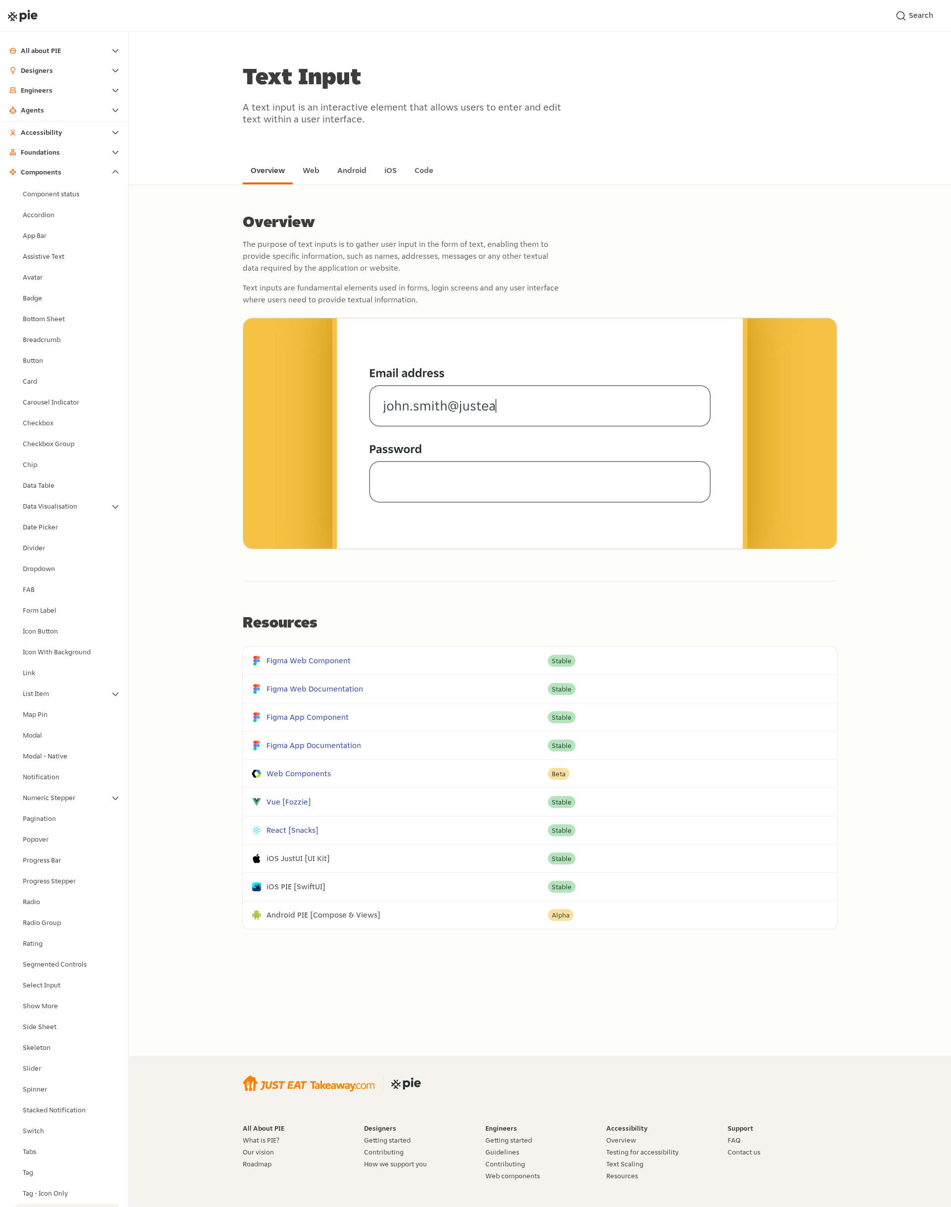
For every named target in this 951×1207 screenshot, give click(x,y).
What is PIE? (261, 1140)
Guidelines (502, 1152)
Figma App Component (307, 717)
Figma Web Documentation (314, 689)
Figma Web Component (308, 660)
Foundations (40, 152)
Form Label (39, 610)
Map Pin (35, 714)
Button (33, 360)
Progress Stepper (49, 880)
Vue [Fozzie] (288, 802)
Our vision (258, 1152)
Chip (30, 464)
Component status (51, 193)
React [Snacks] (292, 830)
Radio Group (42, 922)
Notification (41, 776)
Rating (33, 943)
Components (41, 172)
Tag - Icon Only (45, 1193)
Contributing (384, 1152)
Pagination (39, 818)
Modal (32, 735)
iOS (390, 170)
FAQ (734, 1140)
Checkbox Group (48, 443)
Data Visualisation (50, 506)
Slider (32, 1068)
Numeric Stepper (49, 797)
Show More (40, 1005)
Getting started (387, 1140)
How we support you (395, 1163)
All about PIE (41, 50)
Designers (37, 70)
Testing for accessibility (642, 1152)
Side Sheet (39, 1026)
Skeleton (37, 1047)
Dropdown (39, 568)
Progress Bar (42, 860)
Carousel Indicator (51, 402)
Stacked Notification (54, 1109)
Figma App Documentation (313, 745)
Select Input (41, 984)
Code (424, 170)
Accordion (38, 214)
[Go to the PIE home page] (23, 16)
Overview (268, 170)
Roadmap (257, 1163)
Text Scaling (624, 1163)
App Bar (35, 235)
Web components (512, 1175)
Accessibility (41, 132)
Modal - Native (45, 755)
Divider (34, 547)
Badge (32, 297)
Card (30, 381)
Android (352, 170)
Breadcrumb (41, 339)
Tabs (29, 1151)
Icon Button (40, 631)
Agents (32, 110)
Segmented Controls (55, 964)
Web (311, 170)
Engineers (37, 90)
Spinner (35, 1089)
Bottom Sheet (44, 318)
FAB (29, 589)
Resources (622, 1175)
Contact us (744, 1152)
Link (29, 672)
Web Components (298, 773)
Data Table (38, 485)
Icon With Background (57, 651)
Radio (31, 901)
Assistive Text (43, 256)
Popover (36, 839)
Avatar (33, 277)
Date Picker (40, 526)
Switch (33, 1130)
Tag (28, 1172)
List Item (36, 693)
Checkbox (38, 422)
